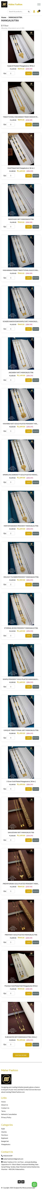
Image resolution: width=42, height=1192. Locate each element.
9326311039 (7, 1156)
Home (3, 17)
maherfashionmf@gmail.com (13, 1159)
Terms (3, 1111)
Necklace (4, 1135)
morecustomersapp (28, 1188)
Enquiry (36, 73)
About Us (4, 1105)
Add (28, 73)
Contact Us (5, 1108)
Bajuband (4, 1138)
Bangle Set (5, 1141)
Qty (4, 73)
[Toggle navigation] (38, 4)
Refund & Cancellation (9, 1114)
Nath (3, 1129)
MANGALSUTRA (15, 17)
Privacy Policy (6, 1117)
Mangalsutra (5, 1144)
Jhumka (4, 1132)
